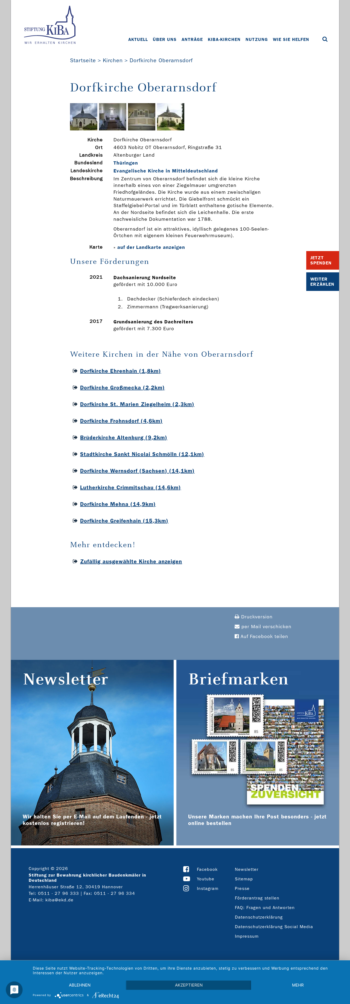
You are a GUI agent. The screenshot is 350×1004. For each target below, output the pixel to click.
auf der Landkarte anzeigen (151, 247)
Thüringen (125, 163)
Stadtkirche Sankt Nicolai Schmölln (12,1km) (142, 454)
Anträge (192, 39)
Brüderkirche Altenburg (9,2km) (123, 437)
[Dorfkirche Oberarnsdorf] (83, 129)
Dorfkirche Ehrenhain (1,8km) (120, 371)
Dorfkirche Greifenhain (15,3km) (124, 520)
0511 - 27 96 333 (58, 893)
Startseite (83, 60)
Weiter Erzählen (322, 281)
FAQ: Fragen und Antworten (265, 907)
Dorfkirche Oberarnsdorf (161, 60)
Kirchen (113, 60)
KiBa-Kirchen (224, 39)
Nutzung (257, 39)
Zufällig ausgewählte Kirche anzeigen (131, 561)
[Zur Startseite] (49, 25)
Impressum (247, 936)
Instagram (207, 888)
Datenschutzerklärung (259, 917)
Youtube (205, 878)
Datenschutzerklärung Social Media (274, 926)
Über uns (165, 39)
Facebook (207, 869)
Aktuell (138, 39)
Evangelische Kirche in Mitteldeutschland (165, 171)
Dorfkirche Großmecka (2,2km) (122, 387)
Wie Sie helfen (291, 39)
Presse (242, 888)
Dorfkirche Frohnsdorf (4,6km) (121, 421)
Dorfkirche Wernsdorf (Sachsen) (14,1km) (137, 470)
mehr (298, 985)
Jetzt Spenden (321, 260)
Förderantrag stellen (257, 898)
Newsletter (246, 869)
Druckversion (256, 617)
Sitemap (244, 878)
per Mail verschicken (265, 627)
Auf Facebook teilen (263, 636)
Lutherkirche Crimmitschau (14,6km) (130, 487)
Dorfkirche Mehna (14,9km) (118, 504)
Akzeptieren (189, 985)
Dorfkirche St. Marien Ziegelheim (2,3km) (137, 404)
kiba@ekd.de (59, 899)
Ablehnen (80, 985)
